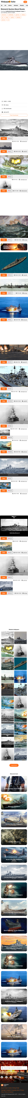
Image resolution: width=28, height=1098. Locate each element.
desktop (18, 17)
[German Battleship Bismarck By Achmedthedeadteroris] (7, 728)
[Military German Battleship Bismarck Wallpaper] (20, 728)
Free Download (14, 115)
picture (3, 20)
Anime (10, 5)
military (23, 14)
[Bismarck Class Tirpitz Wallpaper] (20, 741)
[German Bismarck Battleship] (20, 663)
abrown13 (6, 112)
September (3, 1073)
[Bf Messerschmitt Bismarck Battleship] (7, 741)
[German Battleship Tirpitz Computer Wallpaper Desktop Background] (7, 638)
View (3, 138)
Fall (12, 1073)
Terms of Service (9, 1092)
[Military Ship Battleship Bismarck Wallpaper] (7, 754)
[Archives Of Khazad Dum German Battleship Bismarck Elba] (20, 650)
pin (2, 17)
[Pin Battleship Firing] (20, 676)
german (17, 14)
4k (1, 5)
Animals (16, 5)
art (8, 20)
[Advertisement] (14, 35)
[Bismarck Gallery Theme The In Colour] (7, 676)
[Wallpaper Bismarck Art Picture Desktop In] (7, 702)
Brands (22, 5)
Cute (20, 1071)
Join (25, 2)
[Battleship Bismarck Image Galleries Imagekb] (20, 702)
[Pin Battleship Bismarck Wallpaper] (7, 689)
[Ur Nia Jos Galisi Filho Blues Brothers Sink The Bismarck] (20, 715)
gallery (12, 17)
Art (5, 5)
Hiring (14, 1087)
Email (18, 1087)
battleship (11, 14)
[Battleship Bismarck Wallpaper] (7, 715)
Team (6, 1087)
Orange (9, 1073)
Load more (14, 765)
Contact (10, 1087)
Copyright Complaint (6, 1090)
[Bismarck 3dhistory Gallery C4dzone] (20, 689)
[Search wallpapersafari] (2, 1068)
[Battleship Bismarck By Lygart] (7, 650)
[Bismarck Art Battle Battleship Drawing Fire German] (7, 663)
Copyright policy (15, 1090)
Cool (18, 1071)
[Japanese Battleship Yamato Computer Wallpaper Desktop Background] (20, 638)
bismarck (4, 14)
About (2, 1087)
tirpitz (7, 17)
